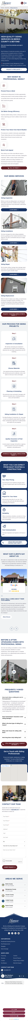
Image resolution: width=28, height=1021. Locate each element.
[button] (26, 3)
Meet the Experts (17, 963)
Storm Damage (4, 948)
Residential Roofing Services (8, 941)
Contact (3, 960)
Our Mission (4, 963)
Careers (15, 955)
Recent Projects (17, 958)
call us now (19, 800)
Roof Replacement (5, 944)
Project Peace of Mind (18, 960)
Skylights (3, 946)
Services (7, 7)
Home (2, 7)
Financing (3, 955)
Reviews (3, 958)
